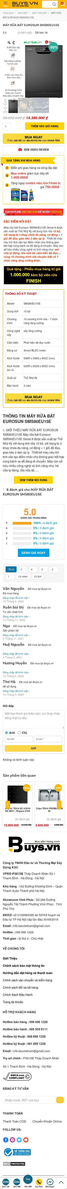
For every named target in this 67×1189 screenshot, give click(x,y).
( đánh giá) (25, 32)
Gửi (33, 748)
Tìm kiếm (54, 4)
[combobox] (50, 4)
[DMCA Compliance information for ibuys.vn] (17, 1076)
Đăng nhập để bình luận (15, 598)
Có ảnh (38, 576)
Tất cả (11, 569)
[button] (5, 4)
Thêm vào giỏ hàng (44, 126)
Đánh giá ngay (34, 553)
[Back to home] (25, 4)
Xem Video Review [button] (36, 149)
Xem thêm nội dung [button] (33, 480)
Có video (23, 576)
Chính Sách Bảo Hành (18, 995)
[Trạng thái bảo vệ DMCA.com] (14, 1163)
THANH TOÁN (13, 1113)
